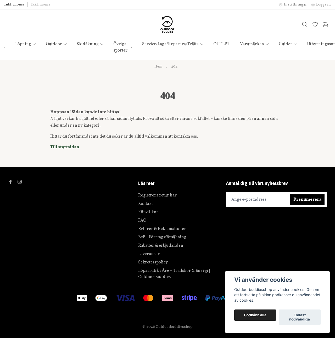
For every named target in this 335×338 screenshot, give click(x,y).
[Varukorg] (325, 24)
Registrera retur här (157, 195)
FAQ (142, 220)
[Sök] (304, 24)
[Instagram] (20, 182)
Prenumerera (307, 199)
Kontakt (145, 204)
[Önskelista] (315, 24)
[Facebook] (10, 182)
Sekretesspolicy (153, 262)
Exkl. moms (40, 4)
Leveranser (149, 254)
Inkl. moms (14, 4)
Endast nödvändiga (299, 317)
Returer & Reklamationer (162, 229)
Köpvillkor (148, 212)
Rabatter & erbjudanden (160, 246)
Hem (158, 66)
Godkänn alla (255, 315)
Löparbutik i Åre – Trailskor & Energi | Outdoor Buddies (174, 274)
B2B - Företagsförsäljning (162, 237)
